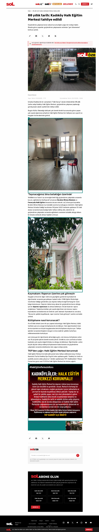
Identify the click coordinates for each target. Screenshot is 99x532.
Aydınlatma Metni (42, 523)
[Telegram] (77, 522)
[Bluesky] (86, 522)
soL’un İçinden (32, 523)
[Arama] (79, 4)
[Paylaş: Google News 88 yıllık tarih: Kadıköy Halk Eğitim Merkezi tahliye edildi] (55, 36)
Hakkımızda (34, 520)
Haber (29, 11)
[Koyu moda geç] (76, 4)
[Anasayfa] (9, 523)
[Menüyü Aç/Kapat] (91, 4)
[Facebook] (68, 522)
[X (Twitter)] (72, 522)
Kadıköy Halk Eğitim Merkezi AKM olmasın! (42, 422)
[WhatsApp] (81, 522)
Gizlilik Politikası (53, 523)
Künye (53, 520)
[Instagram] (63, 522)
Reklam (47, 520)
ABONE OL (85, 4)
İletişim (41, 520)
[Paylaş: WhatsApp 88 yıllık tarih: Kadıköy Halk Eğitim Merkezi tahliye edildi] (49, 36)
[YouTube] (91, 522)
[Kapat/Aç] (49, 526)
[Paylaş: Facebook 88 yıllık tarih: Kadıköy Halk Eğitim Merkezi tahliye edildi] (36, 36)
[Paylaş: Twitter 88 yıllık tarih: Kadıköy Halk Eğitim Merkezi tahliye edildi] (42, 36)
